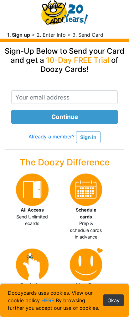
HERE (47, 300)
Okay (113, 300)
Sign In (88, 137)
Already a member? (52, 136)
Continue (64, 117)
